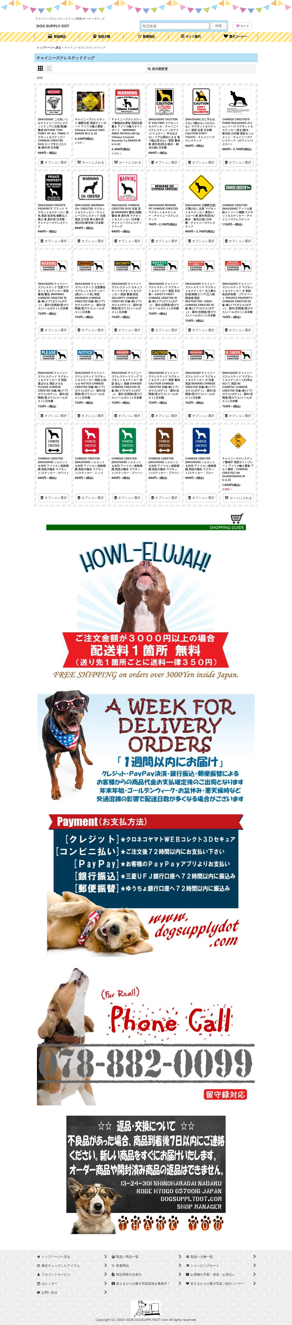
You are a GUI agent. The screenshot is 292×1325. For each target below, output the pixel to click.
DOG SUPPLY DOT (52, 26)
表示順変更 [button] (160, 69)
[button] (190, 37)
